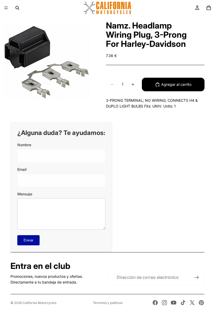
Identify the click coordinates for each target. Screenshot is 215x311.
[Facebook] (155, 302)
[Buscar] (17, 8)
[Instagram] (164, 302)
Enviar (28, 240)
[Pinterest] (201, 302)
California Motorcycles (39, 303)
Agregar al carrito (176, 84)
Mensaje (24, 194)
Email (22, 169)
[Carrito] (208, 8)
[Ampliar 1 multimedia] (46, 62)
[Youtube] (173, 302)
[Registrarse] (196, 277)
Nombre (24, 145)
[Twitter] (192, 302)
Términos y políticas (107, 303)
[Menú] (6, 8)
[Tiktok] (183, 302)
